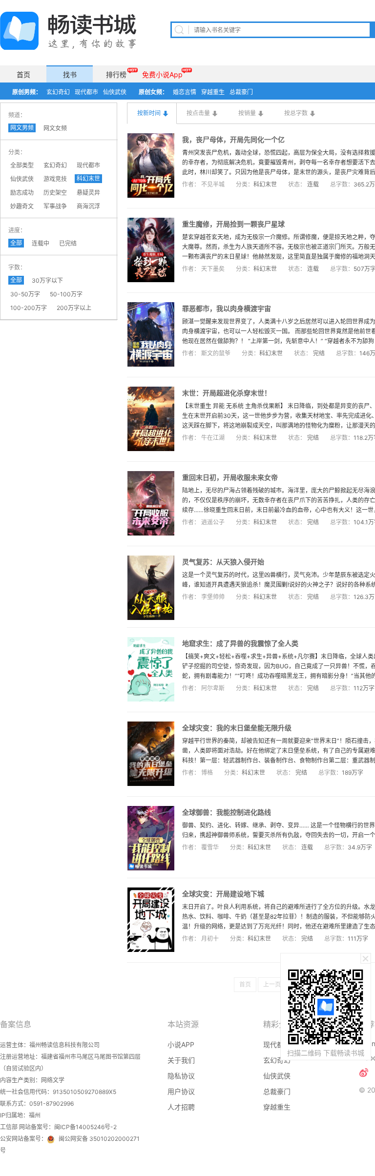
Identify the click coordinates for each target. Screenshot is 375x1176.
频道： (17, 115)
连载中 (40, 243)
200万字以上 (74, 307)
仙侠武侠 (114, 92)
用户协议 (181, 1091)
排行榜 (116, 74)
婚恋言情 (184, 92)
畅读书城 (68, 31)
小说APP (180, 1044)
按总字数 (296, 113)
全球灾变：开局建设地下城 (223, 893)
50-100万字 (66, 294)
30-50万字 (25, 294)
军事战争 (55, 206)
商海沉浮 (88, 206)
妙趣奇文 (22, 206)
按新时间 (149, 113)
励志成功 (22, 192)
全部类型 (22, 165)
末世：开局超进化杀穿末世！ (226, 393)
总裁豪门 (241, 92)
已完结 (68, 243)
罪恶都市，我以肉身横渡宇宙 (226, 308)
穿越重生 (213, 92)
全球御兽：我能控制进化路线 (226, 812)
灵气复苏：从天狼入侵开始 (223, 561)
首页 (23, 74)
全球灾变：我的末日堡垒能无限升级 (237, 727)
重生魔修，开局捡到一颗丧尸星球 (233, 224)
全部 (16, 243)
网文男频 (22, 127)
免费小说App (162, 74)
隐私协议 (181, 1076)
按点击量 (198, 113)
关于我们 (181, 1060)
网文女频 (55, 128)
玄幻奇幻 (58, 92)
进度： (17, 230)
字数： (17, 267)
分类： (17, 152)
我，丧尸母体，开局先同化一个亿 (233, 139)
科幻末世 (88, 178)
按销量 (247, 113)
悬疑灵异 (88, 192)
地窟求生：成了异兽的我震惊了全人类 (240, 643)
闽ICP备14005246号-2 (85, 1127)
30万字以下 (47, 280)
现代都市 (86, 92)
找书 (70, 74)
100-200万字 (28, 307)
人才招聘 (181, 1107)
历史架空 (55, 192)
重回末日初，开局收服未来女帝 (230, 477)
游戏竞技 (55, 179)
